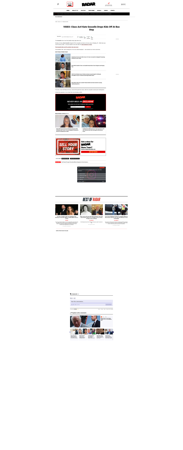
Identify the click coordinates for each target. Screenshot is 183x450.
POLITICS (83, 10)
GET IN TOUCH (93, 152)
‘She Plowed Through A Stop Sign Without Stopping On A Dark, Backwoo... (74, 162)
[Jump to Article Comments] (77, 36)
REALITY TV (75, 10)
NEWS (68, 10)
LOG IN (123, 4)
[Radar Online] (88, 4)
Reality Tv (60, 21)
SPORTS (113, 10)
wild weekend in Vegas (87, 44)
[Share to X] (85, 36)
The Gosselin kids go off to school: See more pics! (66, 47)
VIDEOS (106, 10)
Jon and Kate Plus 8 (75, 158)
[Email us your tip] (70, 6)
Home (56, 21)
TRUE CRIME (91, 10)
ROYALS (99, 10)
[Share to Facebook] (81, 36)
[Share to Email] (92, 36)
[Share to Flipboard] (88, 36)
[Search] (58, 4)
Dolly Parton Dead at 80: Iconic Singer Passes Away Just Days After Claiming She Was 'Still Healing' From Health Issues (107, 13)
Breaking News (65, 21)
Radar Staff (59, 36)
